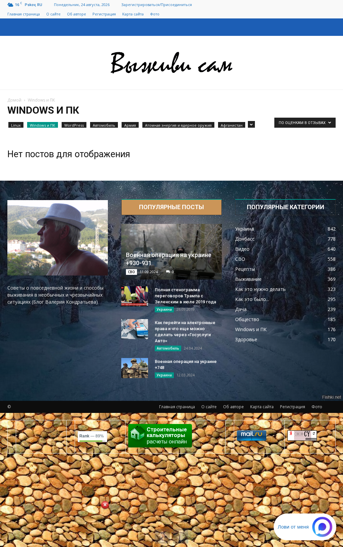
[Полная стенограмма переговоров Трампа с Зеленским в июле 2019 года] (134, 296)
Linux (16, 125)
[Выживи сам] (171, 63)
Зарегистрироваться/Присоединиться (156, 4)
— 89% (91, 436)
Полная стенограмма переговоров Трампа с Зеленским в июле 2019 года (185, 295)
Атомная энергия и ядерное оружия (178, 125)
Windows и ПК (42, 125)
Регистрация (104, 13)
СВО (131, 271)
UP (162, 536)
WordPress (74, 125)
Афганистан (232, 125)
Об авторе (76, 13)
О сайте (53, 13)
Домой (14, 100)
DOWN (180, 536)
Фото (154, 13)
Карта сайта (133, 13)
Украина (164, 309)
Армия (130, 125)
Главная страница (23, 13)
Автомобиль (104, 125)
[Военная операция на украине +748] (134, 368)
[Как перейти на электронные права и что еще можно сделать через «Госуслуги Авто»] (134, 329)
